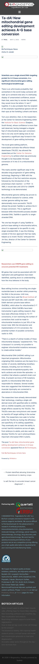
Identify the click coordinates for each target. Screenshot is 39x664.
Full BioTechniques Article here (14, 453)
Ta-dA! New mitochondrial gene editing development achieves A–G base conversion (18, 445)
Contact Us (25, 590)
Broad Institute (28, 297)
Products (5, 593)
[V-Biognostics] (19, 5)
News (23, 39)
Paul (6, 39)
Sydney (19, 660)
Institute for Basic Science (14, 122)
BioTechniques (30, 448)
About (11, 593)
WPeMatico (13, 458)
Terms (19, 593)
